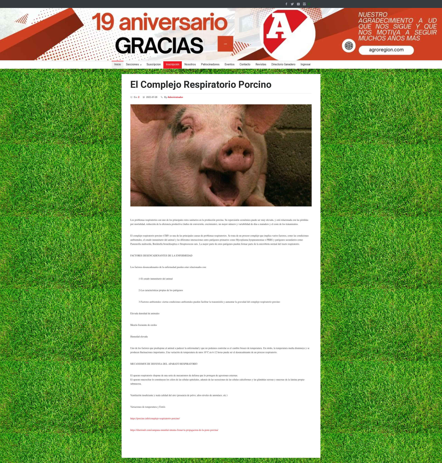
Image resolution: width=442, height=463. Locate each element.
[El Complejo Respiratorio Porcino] (221, 155)
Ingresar (306, 64)
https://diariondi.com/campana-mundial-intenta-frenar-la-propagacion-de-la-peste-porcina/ (174, 430)
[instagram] (304, 4)
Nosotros (190, 64)
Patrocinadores (210, 64)
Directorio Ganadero (283, 64)
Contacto (245, 64)
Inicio (117, 64)
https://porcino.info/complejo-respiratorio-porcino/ (155, 418)
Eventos (229, 64)
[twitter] (292, 4)
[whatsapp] (310, 4)
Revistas (261, 64)
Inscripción (172, 64)
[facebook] (286, 4)
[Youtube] (298, 4)
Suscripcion (154, 64)
